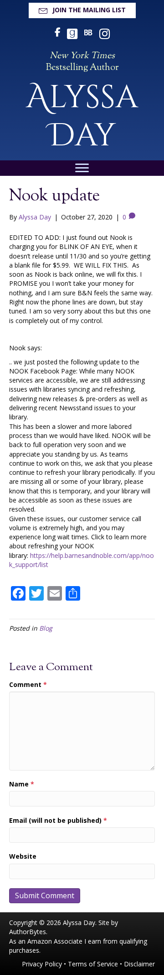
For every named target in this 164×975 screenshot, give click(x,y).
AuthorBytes (27, 931)
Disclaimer (139, 964)
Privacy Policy (42, 964)
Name (21, 784)
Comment (28, 684)
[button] (82, 10)
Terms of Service (93, 964)
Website (22, 856)
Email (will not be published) (58, 820)
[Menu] (82, 168)
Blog (45, 628)
